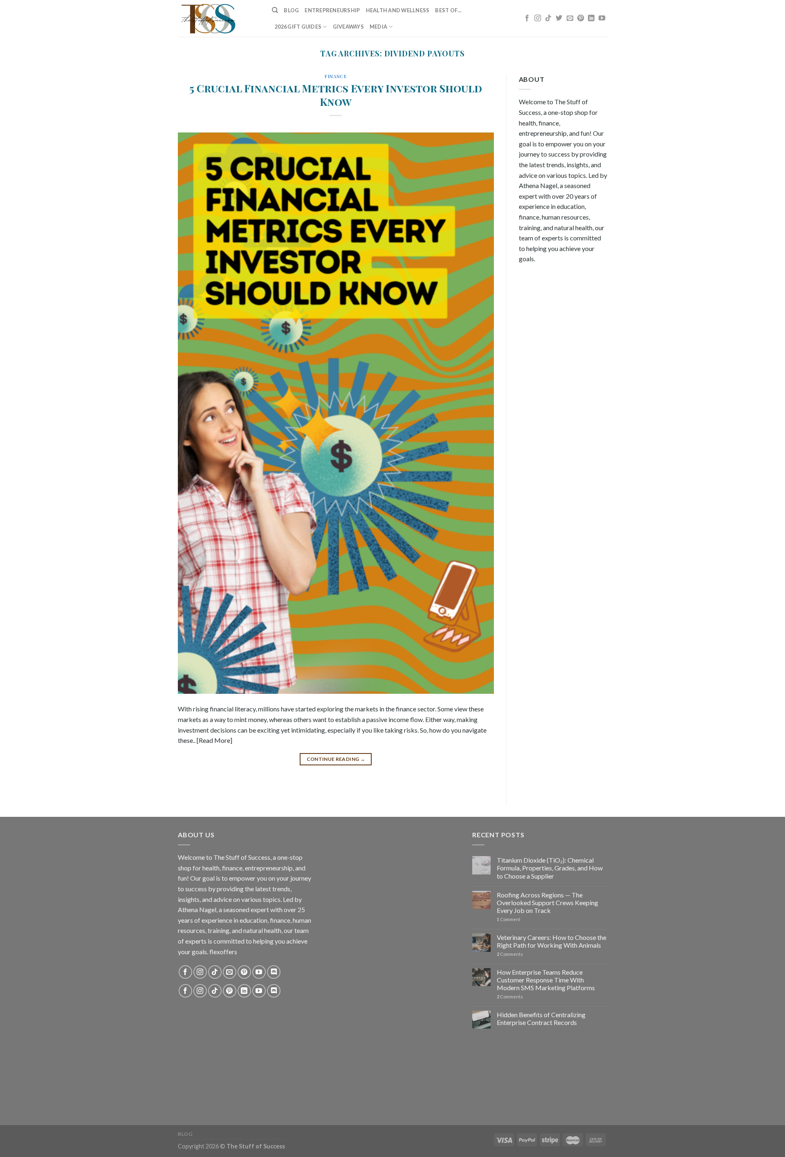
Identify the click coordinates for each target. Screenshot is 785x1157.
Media (378, 26)
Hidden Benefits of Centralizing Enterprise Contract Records (541, 1018)
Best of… (448, 10)
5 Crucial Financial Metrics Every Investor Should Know (335, 94)
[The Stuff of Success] (219, 18)
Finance (336, 76)
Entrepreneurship (332, 10)
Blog (291, 10)
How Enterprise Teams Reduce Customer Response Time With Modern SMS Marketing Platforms (546, 979)
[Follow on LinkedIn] (591, 18)
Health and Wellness (398, 10)
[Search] (275, 10)
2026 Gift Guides (298, 26)
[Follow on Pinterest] (580, 18)
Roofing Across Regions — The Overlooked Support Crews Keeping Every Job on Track (547, 902)
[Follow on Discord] (273, 972)
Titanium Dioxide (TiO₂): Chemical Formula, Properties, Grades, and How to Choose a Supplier (550, 867)
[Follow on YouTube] (602, 18)
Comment (508, 919)
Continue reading (336, 759)
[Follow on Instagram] (537, 18)
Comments (510, 954)
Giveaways (348, 26)
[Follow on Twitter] (559, 18)
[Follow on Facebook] (527, 18)
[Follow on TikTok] (548, 18)
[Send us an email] (570, 18)
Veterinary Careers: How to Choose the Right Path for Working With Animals (551, 941)
